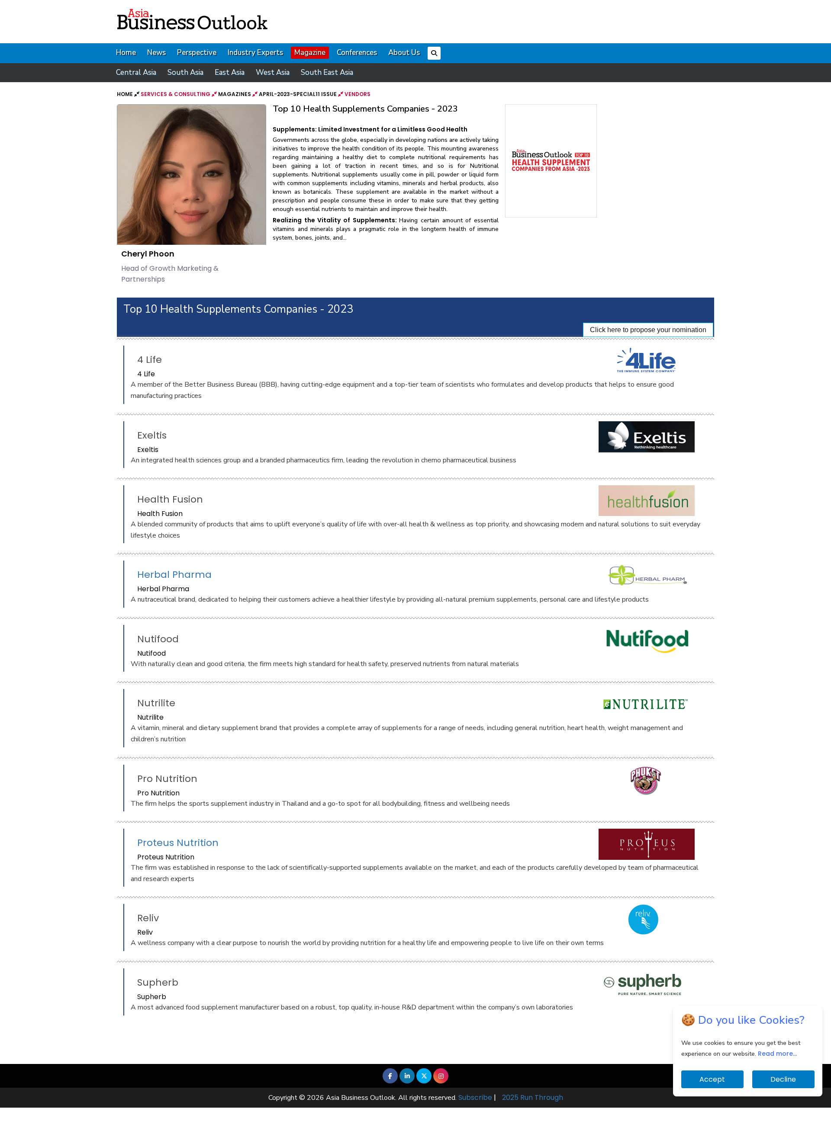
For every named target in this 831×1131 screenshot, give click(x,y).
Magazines (234, 94)
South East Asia (327, 72)
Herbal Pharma (174, 574)
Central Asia (136, 72)
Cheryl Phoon (147, 253)
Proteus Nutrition (178, 842)
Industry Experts (255, 53)
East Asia (230, 72)
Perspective (196, 53)
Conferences (357, 53)
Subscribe (475, 1097)
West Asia (273, 72)
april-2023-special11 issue (298, 94)
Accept (712, 1079)
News (156, 53)
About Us (404, 53)
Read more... (777, 1053)
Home (126, 53)
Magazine (309, 53)
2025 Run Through (532, 1097)
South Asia (185, 72)
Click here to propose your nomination (648, 329)
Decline (783, 1079)
